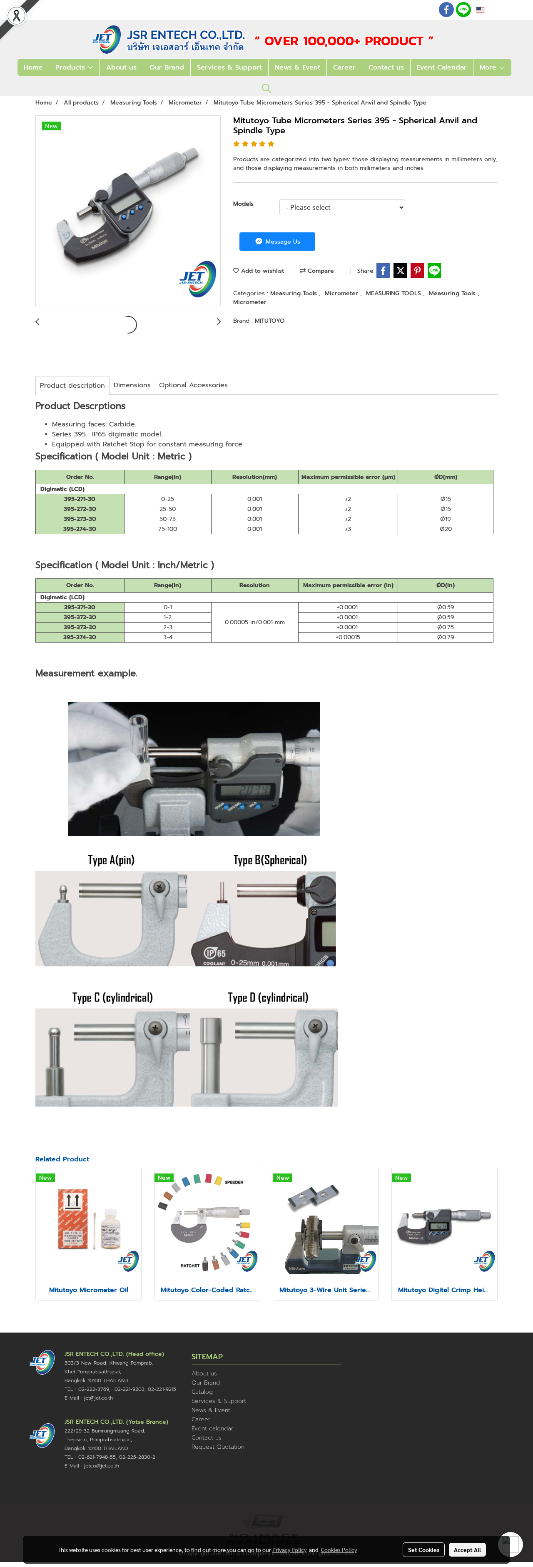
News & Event (297, 67)
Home (33, 67)
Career (344, 67)
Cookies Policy (339, 1549)
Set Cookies (423, 1549)
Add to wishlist (261, 271)
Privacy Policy (289, 1549)
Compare (320, 271)
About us (121, 67)
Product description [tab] (72, 386)
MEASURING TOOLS (394, 293)
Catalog (202, 1392)
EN (490, 9)
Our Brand (166, 67)
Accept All (467, 1549)
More (489, 67)
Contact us (386, 67)
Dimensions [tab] (132, 385)
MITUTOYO (270, 320)
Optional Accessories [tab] (193, 385)
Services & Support (229, 67)
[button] (266, 88)
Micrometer (342, 293)
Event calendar (212, 1428)
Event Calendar (442, 67)
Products (71, 67)
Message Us (282, 241)
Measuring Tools (294, 293)
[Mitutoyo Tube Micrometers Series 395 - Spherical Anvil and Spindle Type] (128, 211)
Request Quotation (218, 1446)
